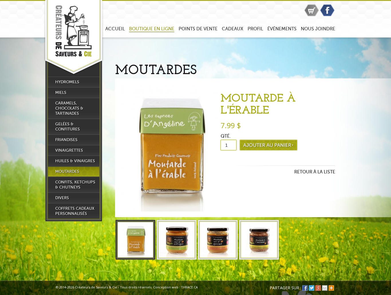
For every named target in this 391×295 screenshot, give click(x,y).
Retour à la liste (314, 172)
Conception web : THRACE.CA (175, 287)
